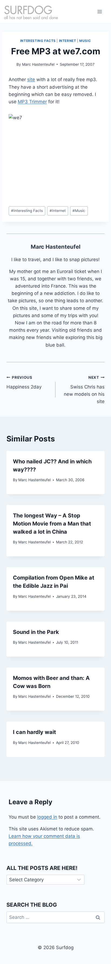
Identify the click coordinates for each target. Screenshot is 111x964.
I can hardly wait (34, 732)
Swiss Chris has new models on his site (84, 389)
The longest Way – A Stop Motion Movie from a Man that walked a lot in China (52, 523)
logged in (47, 817)
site (31, 79)
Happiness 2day (23, 382)
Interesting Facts (38, 41)
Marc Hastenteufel (38, 64)
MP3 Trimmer (32, 101)
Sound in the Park (36, 632)
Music (85, 41)
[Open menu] (100, 11)
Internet (67, 41)
